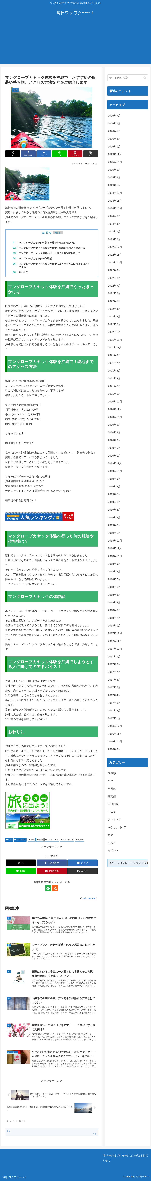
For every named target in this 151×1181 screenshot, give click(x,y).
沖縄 (41, 840)
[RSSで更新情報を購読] (55, 888)
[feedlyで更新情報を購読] (48, 888)
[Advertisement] (75, 43)
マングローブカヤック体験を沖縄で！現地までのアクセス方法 (52, 247)
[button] (90, 153)
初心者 (80, 840)
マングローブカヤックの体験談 (35, 258)
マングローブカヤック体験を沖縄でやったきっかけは (47, 242)
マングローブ (52, 840)
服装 (33, 840)
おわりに (23, 272)
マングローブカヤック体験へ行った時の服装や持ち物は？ (49, 253)
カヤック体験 (68, 840)
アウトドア (21, 840)
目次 (48, 232)
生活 (10, 840)
